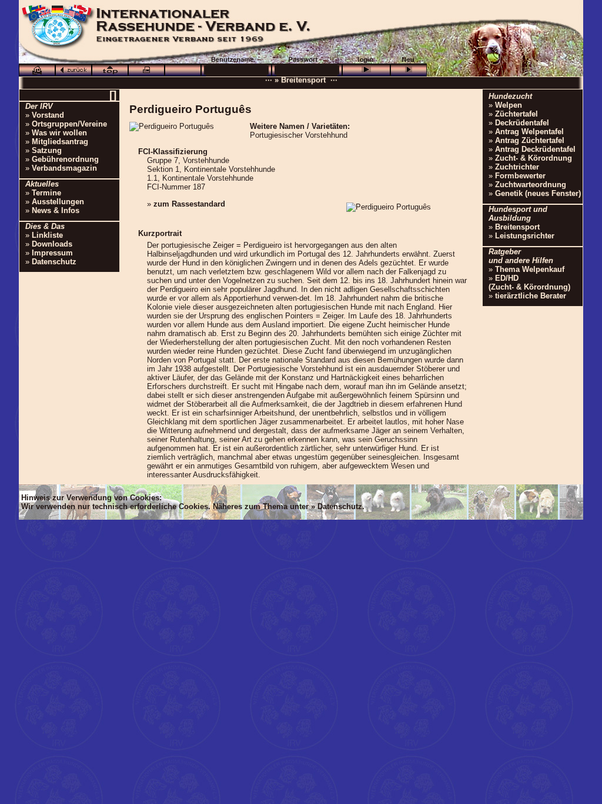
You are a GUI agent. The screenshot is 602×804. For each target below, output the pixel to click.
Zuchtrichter (517, 166)
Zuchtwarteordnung (530, 184)
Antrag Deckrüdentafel (535, 149)
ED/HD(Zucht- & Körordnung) (529, 282)
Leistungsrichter (524, 235)
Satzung (47, 150)
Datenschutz (54, 261)
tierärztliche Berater (530, 295)
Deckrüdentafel (522, 122)
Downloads (52, 244)
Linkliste (47, 235)
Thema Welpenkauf (529, 269)
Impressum (52, 252)
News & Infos (55, 210)
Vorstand (48, 115)
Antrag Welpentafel (529, 131)
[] (112, 95)
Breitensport (517, 226)
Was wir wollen (59, 132)
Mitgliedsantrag (60, 141)
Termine (46, 192)
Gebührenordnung (65, 159)
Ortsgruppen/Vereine (69, 123)
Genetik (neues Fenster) (538, 193)
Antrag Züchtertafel (529, 140)
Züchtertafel (516, 113)
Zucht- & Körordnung (533, 158)
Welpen (508, 105)
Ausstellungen (58, 201)
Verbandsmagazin (64, 168)
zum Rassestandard (189, 204)
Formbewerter (520, 175)
